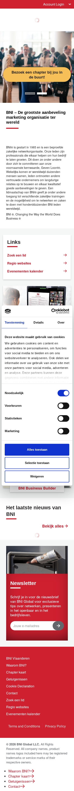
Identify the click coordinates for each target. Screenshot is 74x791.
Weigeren (37, 476)
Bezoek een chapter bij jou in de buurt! (37, 74)
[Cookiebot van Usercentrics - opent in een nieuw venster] (52, 311)
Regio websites (19, 263)
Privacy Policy (55, 726)
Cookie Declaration (20, 686)
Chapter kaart (16, 672)
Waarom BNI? (16, 665)
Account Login (53, 4)
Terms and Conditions (24, 726)
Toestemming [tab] (14, 322)
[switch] (63, 405)
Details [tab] (39, 322)
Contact (11, 693)
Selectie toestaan (37, 463)
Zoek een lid (16, 255)
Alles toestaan (37, 449)
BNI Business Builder (37, 488)
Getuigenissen (16, 679)
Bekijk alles (53, 526)
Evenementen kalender (25, 271)
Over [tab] (61, 322)
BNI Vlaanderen (18, 658)
